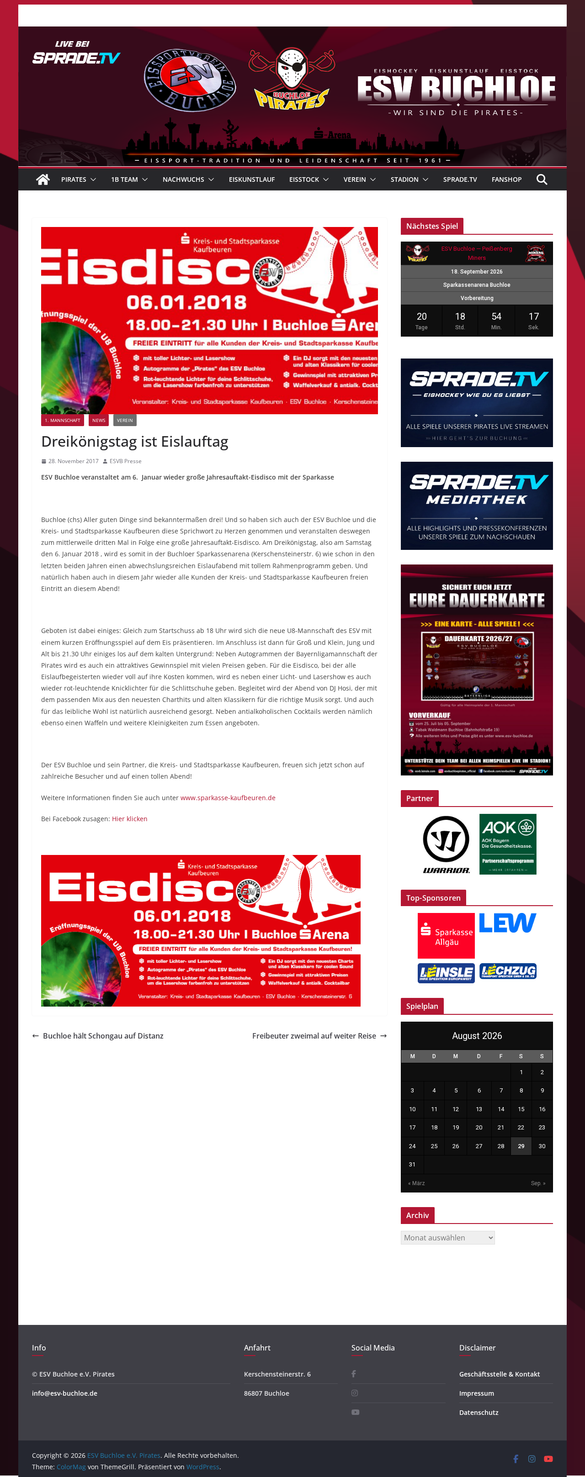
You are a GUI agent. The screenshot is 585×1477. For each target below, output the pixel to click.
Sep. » (538, 1183)
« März (416, 1183)
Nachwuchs (183, 179)
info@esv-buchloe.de (64, 1393)
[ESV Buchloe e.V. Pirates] (292, 33)
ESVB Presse (126, 461)
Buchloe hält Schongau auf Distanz (103, 1036)
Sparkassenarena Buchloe (477, 285)
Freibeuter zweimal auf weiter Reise (314, 1036)
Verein (355, 179)
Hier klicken (130, 818)
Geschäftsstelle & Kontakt (499, 1374)
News (98, 420)
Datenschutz (479, 1412)
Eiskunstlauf (252, 179)
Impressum (476, 1393)
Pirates (73, 179)
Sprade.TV (460, 179)
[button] (91, 179)
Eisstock (304, 179)
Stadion (405, 179)
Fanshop (507, 179)
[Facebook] (353, 1374)
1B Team (124, 179)
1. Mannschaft (62, 420)
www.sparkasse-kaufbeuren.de (228, 797)
